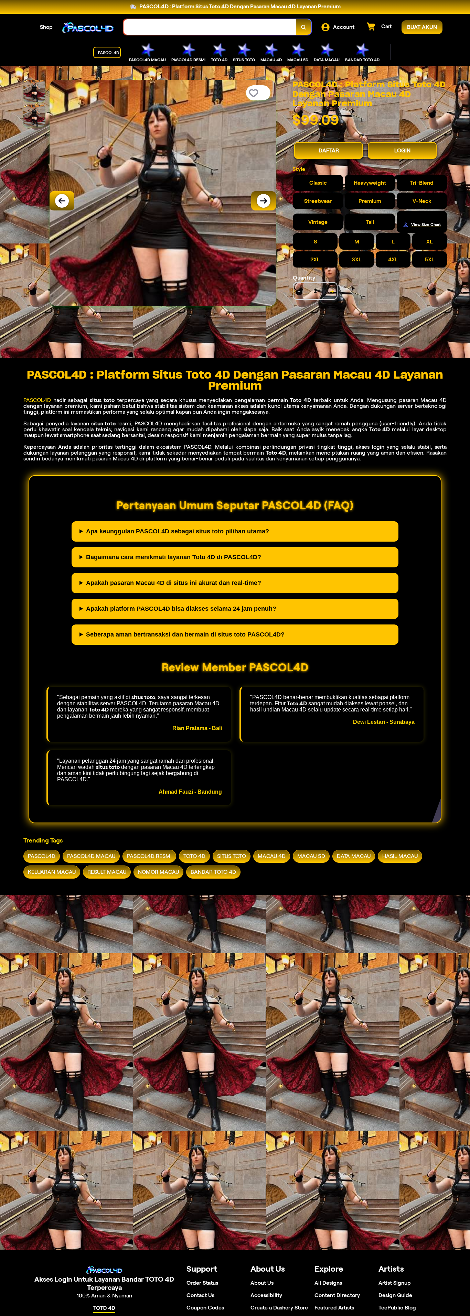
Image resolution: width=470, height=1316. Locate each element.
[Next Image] (263, 200)
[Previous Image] (62, 200)
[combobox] (210, 27)
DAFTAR (329, 150)
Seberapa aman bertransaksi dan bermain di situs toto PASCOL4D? (185, 634)
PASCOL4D (37, 400)
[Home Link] (88, 27)
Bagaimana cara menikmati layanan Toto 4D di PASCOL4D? (173, 557)
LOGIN (402, 150)
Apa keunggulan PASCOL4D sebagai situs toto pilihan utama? (177, 531)
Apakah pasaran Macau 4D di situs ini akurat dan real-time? (173, 582)
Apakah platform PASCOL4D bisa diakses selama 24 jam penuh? (181, 608)
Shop (46, 27)
